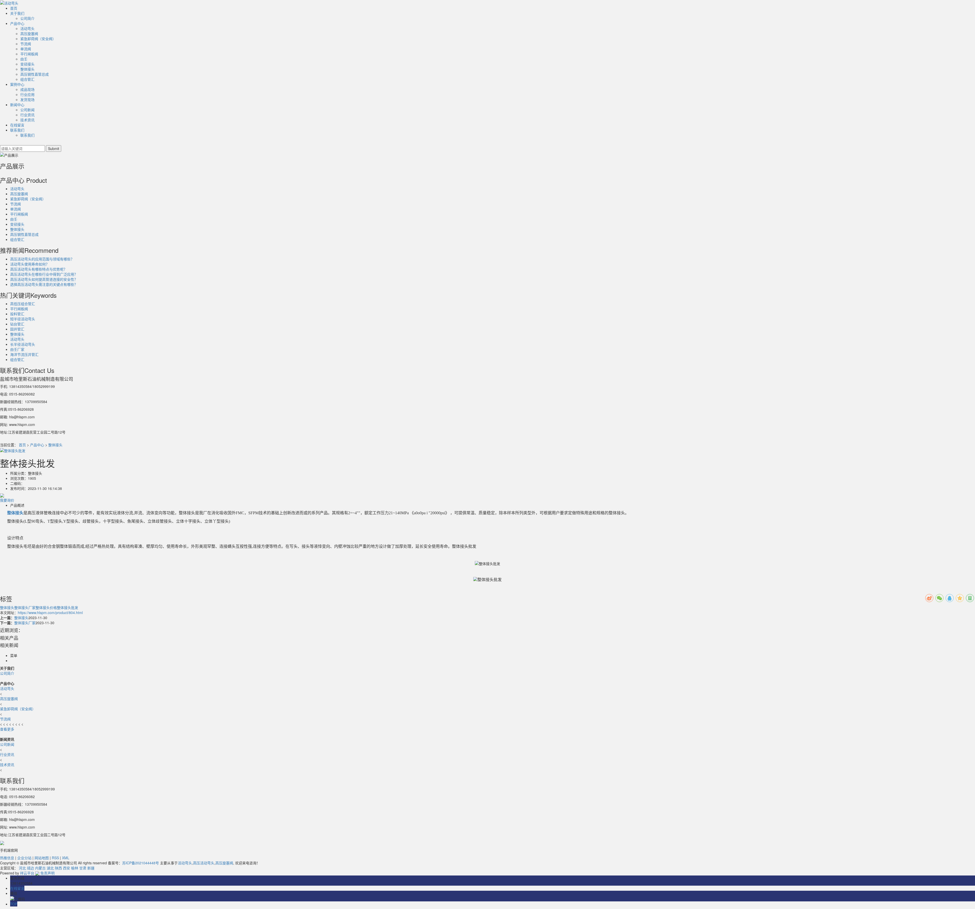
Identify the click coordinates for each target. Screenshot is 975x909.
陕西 (58, 867)
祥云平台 (27, 872)
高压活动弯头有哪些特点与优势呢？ (38, 269)
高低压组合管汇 (22, 303)
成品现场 (27, 89)
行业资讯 (27, 114)
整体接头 (27, 69)
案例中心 (17, 84)
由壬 (23, 58)
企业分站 (24, 857)
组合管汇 (27, 79)
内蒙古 (40, 867)
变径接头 (27, 64)
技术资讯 (27, 119)
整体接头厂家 (25, 607)
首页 (13, 8)
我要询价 (7, 500)
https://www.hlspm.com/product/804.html (50, 612)
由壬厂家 (17, 349)
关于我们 (17, 13)
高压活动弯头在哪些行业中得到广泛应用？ (44, 274)
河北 (22, 867)
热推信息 (7, 857)
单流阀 (25, 48)
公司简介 (27, 18)
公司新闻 (27, 109)
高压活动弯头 (203, 862)
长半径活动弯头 (22, 344)
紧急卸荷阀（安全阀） (38, 38)
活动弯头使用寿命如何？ (29, 264)
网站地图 (42, 857)
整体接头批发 (67, 607)
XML (65, 857)
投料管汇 (17, 313)
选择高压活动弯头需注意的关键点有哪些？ (44, 284)
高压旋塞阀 (29, 33)
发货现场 (27, 99)
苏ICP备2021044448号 (140, 862)
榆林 (74, 867)
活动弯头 (27, 28)
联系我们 (17, 130)
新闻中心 (17, 104)
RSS (55, 857)
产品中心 (17, 23)
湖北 (50, 867)
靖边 (30, 867)
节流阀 (25, 43)
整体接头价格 (46, 607)
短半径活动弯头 (22, 318)
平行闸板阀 (29, 53)
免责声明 (47, 872)
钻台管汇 (17, 323)
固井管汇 (17, 329)
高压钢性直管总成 (34, 74)
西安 (66, 867)
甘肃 (82, 867)
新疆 (90, 867)
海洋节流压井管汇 (24, 354)
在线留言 (17, 124)
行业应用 (27, 94)
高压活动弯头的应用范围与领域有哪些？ (42, 258)
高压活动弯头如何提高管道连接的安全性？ (44, 279)
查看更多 (7, 729)
